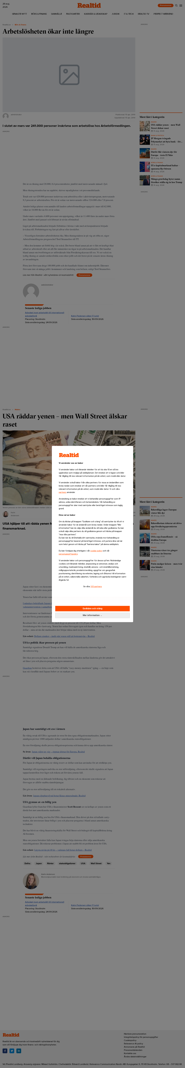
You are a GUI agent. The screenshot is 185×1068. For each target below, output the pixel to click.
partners (62, 492)
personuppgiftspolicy (68, 554)
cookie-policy (96, 551)
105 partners (96, 586)
